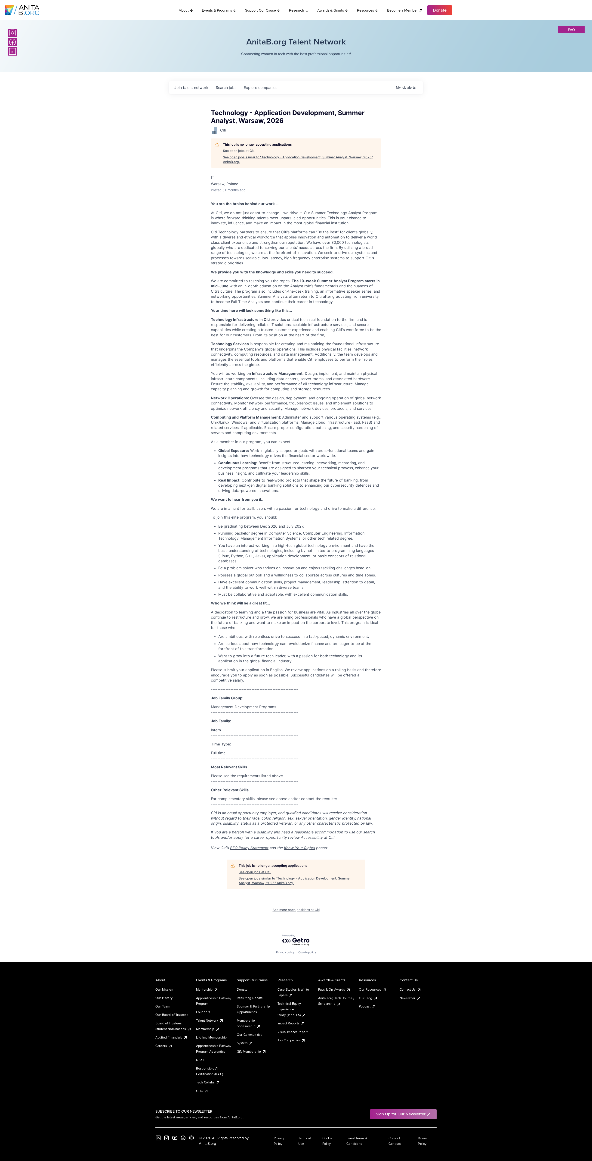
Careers (161, 1045)
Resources (365, 10)
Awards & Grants (330, 10)
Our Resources (370, 989)
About (184, 10)
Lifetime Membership (211, 1037)
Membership (205, 1028)
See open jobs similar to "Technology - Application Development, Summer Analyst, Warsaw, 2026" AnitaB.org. (298, 159)
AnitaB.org (207, 1143)
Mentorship (204, 989)
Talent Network (207, 1020)
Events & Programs (217, 10)
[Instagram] (12, 33)
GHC (199, 1091)
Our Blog (365, 998)
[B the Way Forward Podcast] (191, 1138)
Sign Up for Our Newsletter (401, 1114)
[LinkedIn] (12, 51)
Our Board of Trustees (171, 1014)
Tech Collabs (205, 1082)
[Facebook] (12, 42)
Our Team (162, 1006)
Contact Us (408, 989)
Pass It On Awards (331, 989)
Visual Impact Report (293, 1032)
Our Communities (249, 1034)
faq (571, 29)
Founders (203, 1012)
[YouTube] (175, 1138)
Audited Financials (168, 1037)
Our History (164, 997)
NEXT (200, 1060)
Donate (242, 989)
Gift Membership (249, 1051)
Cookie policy (307, 952)
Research (296, 10)
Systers (242, 1043)
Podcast (364, 1006)
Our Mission (164, 989)
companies (260, 87)
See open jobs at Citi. (239, 151)
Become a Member (402, 10)
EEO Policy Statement (249, 847)
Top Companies (289, 1040)
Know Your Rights (299, 847)
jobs (226, 87)
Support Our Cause (260, 10)
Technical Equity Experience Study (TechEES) (289, 1009)
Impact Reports (288, 1023)
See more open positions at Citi (296, 910)
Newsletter (408, 998)
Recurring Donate (250, 997)
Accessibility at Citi (318, 837)
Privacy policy (285, 952)
